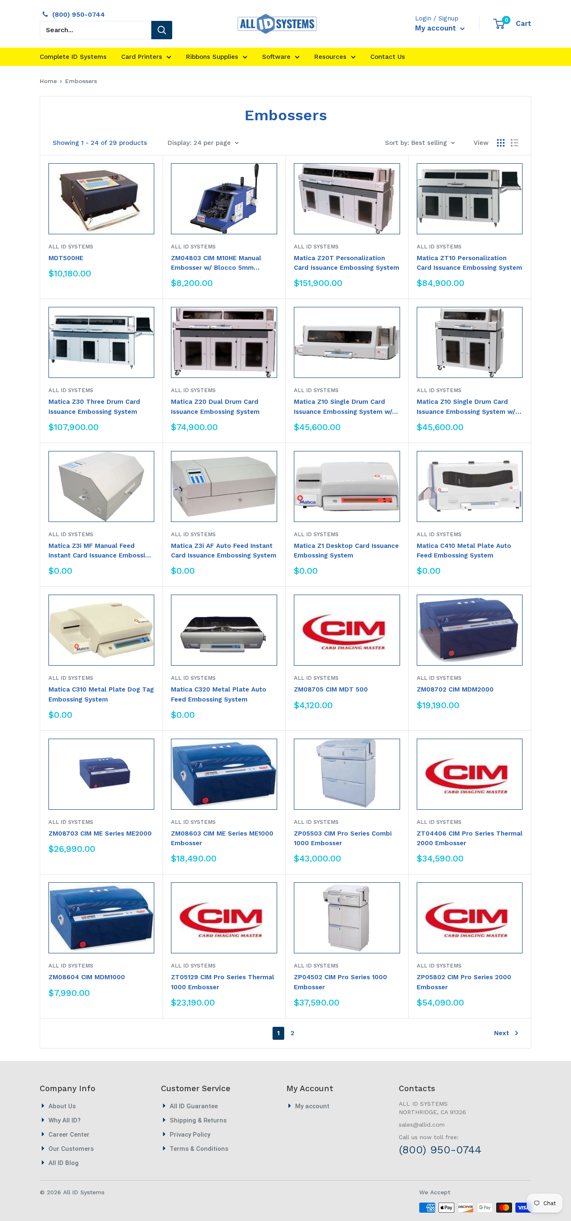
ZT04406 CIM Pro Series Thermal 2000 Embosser (470, 838)
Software (276, 57)
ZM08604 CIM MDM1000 (86, 977)
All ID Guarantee (194, 1106)
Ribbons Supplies (212, 57)
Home (48, 81)
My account (436, 28)
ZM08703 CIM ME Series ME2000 (100, 833)
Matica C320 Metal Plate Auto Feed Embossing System (218, 694)
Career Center (68, 1134)
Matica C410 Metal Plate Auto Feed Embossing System (464, 550)
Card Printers (141, 57)
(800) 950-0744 (78, 14)
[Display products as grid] (501, 143)
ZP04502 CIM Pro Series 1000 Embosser (340, 981)
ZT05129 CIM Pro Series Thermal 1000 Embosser (222, 981)
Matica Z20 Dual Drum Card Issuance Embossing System (215, 406)
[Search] (161, 30)
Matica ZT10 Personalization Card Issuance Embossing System (469, 262)
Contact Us (387, 57)
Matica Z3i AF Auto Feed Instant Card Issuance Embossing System (223, 550)
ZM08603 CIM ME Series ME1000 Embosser (222, 838)
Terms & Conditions (199, 1149)
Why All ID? (64, 1120)
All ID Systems (70, 246)
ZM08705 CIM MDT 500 (331, 689)
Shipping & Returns (198, 1120)
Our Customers (71, 1149)
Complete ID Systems (73, 57)
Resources (330, 57)
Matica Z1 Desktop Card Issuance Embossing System (346, 550)
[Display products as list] (514, 143)
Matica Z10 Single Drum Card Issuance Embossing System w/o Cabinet (345, 407)
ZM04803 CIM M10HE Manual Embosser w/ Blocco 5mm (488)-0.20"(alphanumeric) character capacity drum (216, 263)
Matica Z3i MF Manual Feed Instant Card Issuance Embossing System (100, 551)
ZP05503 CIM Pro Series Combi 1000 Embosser (343, 838)
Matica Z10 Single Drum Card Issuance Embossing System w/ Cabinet (466, 407)
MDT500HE (65, 258)
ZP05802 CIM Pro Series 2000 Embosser (464, 981)
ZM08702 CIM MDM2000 (455, 689)
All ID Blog (63, 1163)
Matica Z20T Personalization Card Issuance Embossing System (346, 262)
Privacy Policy (190, 1134)
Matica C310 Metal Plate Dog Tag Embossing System (101, 694)
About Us (62, 1106)
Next (501, 1033)
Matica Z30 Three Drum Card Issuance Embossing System (94, 406)
